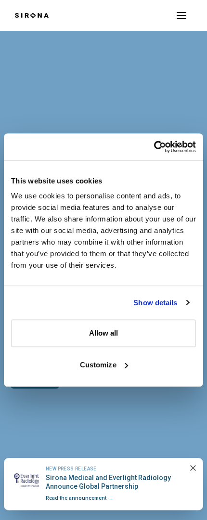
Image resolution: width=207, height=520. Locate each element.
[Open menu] (181, 15)
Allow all (103, 333)
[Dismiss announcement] (193, 468)
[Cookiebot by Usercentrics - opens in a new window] (154, 147)
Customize (98, 365)
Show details (155, 303)
